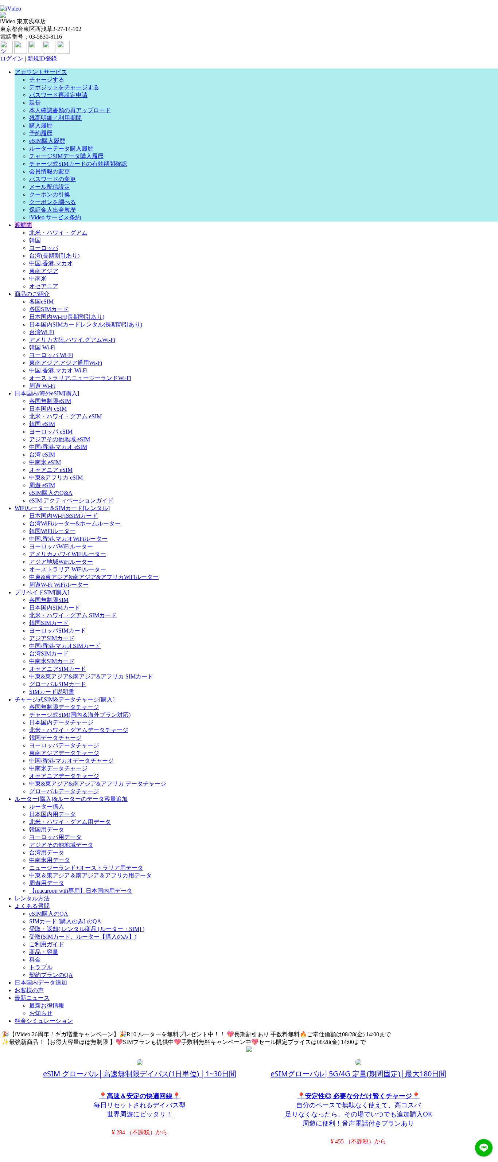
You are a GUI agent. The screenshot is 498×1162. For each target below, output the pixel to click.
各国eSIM (41, 301)
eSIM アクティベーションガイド (71, 500)
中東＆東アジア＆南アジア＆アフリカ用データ (90, 875)
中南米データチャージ (58, 768)
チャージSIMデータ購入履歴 (66, 156)
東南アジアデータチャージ (64, 753)
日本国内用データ (52, 814)
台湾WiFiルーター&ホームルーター (75, 523)
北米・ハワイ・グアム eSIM (65, 416)
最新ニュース (32, 998)
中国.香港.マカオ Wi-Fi (58, 370)
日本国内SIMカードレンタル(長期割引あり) (85, 324)
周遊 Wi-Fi (42, 386)
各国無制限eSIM (50, 401)
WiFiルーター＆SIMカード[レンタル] (62, 508)
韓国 (35, 240)
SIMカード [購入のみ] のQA (65, 921)
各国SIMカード (49, 309)
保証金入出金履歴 (52, 210)
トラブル (40, 967)
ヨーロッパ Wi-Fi (51, 355)
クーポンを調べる (52, 202)
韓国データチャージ (55, 738)
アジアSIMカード (51, 638)
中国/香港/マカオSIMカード (65, 646)
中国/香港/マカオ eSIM (58, 447)
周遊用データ (46, 883)
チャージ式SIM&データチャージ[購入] (64, 699)
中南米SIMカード (51, 661)
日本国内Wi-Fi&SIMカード (63, 516)
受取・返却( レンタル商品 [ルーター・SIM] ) (86, 929)
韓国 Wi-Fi (42, 347)
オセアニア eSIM (51, 470)
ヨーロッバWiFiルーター (61, 546)
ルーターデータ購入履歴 (61, 148)
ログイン (11, 58)
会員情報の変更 (49, 171)
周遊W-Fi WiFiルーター (59, 585)
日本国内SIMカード (54, 608)
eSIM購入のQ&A (51, 493)
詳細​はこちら (411, 1034)
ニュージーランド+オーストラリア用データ (86, 868)
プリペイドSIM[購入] (42, 592)
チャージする (46, 80)
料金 (35, 959)
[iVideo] (10, 8)
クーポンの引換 (49, 194)
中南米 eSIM (45, 462)
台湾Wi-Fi (41, 332)
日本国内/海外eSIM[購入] (47, 393)
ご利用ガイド (46, 944)
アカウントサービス (41, 72)
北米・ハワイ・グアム (58, 233)
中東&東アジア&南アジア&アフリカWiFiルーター (94, 577)
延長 (35, 102)
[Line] (49, 51)
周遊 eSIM (42, 485)
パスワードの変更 (52, 179)
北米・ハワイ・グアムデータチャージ (78, 730)
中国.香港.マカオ (51, 263)
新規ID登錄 (42, 58)
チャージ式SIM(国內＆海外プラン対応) (80, 715)
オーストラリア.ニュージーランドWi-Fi (80, 378)
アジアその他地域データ (61, 845)
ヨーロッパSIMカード (57, 630)
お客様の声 (29, 990)
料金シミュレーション (44, 1021)
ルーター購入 (46, 806)
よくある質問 (32, 906)
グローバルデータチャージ (64, 791)
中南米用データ (49, 860)
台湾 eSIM (42, 454)
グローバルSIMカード (57, 684)
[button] (484, 1148)
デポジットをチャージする (64, 87)
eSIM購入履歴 (47, 141)
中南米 (38, 278)
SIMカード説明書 (51, 692)
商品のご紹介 (32, 294)
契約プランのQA (51, 975)
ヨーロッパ (43, 248)
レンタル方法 (32, 898)
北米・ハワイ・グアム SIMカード (73, 615)
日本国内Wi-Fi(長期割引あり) (66, 317)
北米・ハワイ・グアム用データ (70, 822)
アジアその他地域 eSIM (59, 439)
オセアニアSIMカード (57, 669)
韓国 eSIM (42, 424)
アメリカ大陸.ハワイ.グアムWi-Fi (72, 340)
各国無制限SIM (49, 600)
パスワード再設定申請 (58, 95)
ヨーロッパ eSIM (51, 432)
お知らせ (40, 1013)
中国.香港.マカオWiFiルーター (68, 539)
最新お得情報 (46, 1005)
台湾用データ (46, 852)
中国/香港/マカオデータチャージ (71, 761)
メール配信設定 (49, 187)
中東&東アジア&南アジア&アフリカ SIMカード (91, 676)
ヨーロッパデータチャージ (64, 745)
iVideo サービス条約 (55, 217)
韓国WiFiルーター (52, 531)
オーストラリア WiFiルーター (67, 569)
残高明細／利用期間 (55, 118)
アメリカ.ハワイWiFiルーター (67, 554)
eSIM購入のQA (48, 914)
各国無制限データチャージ (64, 707)
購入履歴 (40, 125)
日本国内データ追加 (41, 982)
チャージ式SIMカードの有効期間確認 (78, 164)
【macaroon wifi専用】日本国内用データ (80, 891)
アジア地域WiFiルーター (61, 562)
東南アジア (43, 271)
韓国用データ (46, 829)
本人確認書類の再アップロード (70, 110)
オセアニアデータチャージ (64, 776)
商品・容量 (43, 952)
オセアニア (43, 286)
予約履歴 (40, 133)
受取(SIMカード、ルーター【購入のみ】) (82, 937)
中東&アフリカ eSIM (56, 477)
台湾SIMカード (49, 653)
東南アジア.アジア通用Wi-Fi (65, 363)
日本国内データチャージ (61, 722)
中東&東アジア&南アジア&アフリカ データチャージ (97, 783)
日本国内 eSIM (48, 409)
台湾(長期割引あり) (54, 256)
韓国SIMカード (49, 623)
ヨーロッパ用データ (55, 837)
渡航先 (23, 225)
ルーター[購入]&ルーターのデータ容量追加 (71, 799)
